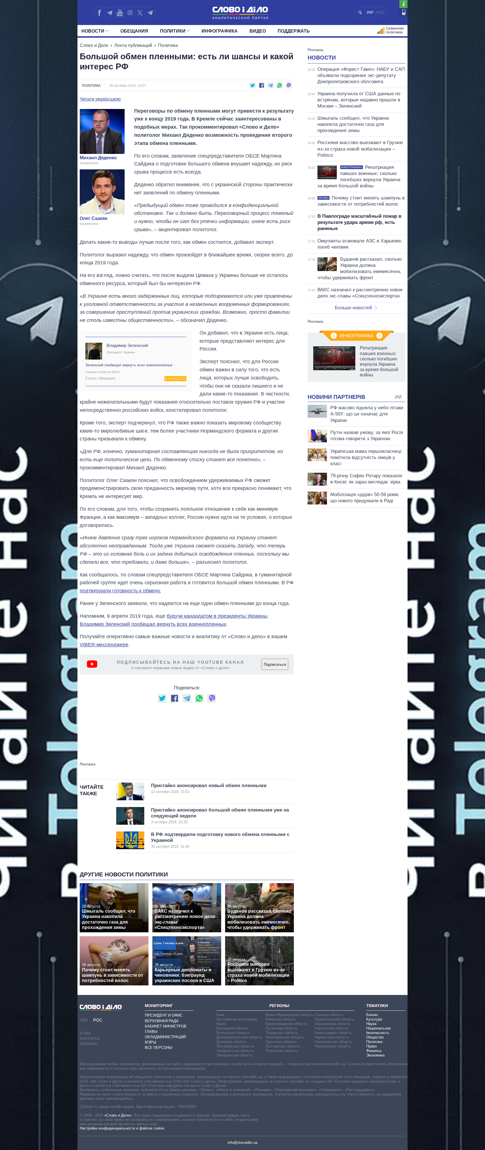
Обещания (134, 31)
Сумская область (329, 1015)
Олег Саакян (93, 218)
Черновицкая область (332, 1046)
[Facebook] (99, 13)
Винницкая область (232, 1028)
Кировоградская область (286, 1024)
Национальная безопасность (378, 1030)
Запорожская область (234, 1055)
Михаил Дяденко (98, 158)
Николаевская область (285, 1037)
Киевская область (281, 1019)
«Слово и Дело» (118, 1115)
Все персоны (158, 1048)
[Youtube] (120, 13)
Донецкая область (231, 1042)
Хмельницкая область (333, 1033)
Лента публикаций (133, 45)
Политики (173, 31)
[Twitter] (140, 13)
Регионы (279, 1005)
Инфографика (220, 31)
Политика (168, 45)
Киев (220, 1015)
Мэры (150, 1042)
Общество (375, 1037)
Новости (92, 31)
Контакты (90, 1039)
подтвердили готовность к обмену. (120, 591)
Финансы (373, 1051)
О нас (85, 1033)
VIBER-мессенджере (104, 644)
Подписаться (275, 664)
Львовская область (282, 1033)
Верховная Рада (162, 1021)
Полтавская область (283, 1046)
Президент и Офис (163, 1015)
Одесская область (281, 1042)
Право (371, 1046)
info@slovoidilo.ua (242, 1142)
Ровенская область (282, 1051)
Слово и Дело (94, 45)
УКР (370, 12)
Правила (88, 1044)
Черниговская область (333, 1042)
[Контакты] (403, 12)
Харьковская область (332, 1024)
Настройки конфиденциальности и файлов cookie (122, 1128)
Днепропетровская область (239, 1037)
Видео (258, 31)
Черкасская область (331, 1037)
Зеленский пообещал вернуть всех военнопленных (129, 365)
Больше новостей (353, 307)
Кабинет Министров (165, 1026)
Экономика (375, 1055)
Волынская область (233, 1033)
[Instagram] (130, 13)
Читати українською (100, 99)
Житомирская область (235, 1046)
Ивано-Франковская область (290, 1015)
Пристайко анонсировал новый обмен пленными (208, 788)
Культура (374, 1019)
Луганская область (282, 1028)
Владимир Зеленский (127, 345)
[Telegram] (109, 13)
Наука (371, 1024)
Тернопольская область (334, 1019)
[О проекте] (403, 4)
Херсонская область (331, 1028)
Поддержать (294, 31)
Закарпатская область (235, 1051)
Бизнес (372, 1015)
